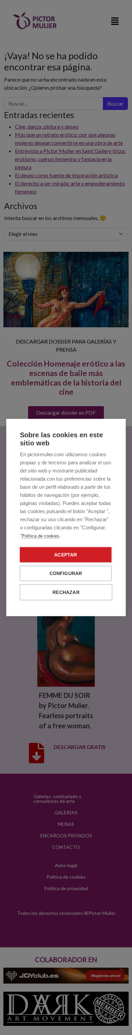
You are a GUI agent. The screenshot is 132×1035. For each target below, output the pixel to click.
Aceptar (65, 554)
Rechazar (66, 592)
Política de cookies (40, 535)
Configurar (65, 573)
